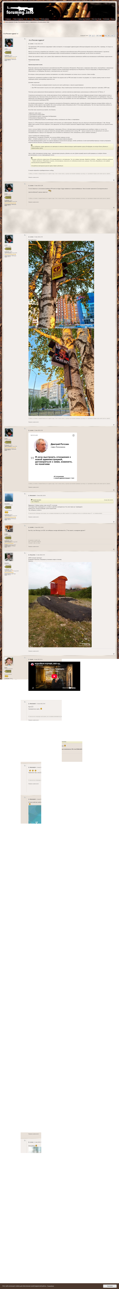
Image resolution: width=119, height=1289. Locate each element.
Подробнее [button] (50, 1286)
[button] (90, 36)
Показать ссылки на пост (33, 177)
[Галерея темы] (17, 33)
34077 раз (13, 573)
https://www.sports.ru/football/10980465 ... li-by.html (43, 888)
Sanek (34, 500)
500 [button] (112, 35)
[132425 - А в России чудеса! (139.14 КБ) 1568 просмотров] (70, 1199)
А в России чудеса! (9, 33)
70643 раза (13, 59)
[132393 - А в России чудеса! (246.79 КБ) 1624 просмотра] (61, 284)
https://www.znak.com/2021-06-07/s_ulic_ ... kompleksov (44, 750)
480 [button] (100, 35)
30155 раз (13, 1040)
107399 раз (13, 682)
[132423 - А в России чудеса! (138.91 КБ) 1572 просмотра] (65, 1076)
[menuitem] (25, 19)
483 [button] (108, 35)
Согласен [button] (110, 1286)
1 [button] (94, 35)
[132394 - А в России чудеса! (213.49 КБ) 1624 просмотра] (61, 372)
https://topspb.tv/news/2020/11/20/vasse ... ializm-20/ (43, 1282)
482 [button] (106, 35)
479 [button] (97, 35)
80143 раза (13, 518)
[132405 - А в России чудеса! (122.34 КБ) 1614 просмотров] (60, 604)
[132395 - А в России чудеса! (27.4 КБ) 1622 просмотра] (52, 457)
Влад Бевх (35, 740)
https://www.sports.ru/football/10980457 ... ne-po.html (43, 896)
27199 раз (13, 545)
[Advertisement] (59, 28)
